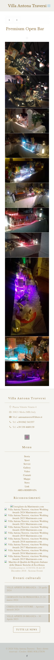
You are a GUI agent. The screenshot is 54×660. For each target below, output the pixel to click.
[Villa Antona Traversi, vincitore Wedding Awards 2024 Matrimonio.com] (27, 512)
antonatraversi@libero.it (30, 417)
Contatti (27, 475)
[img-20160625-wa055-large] (27, 170)
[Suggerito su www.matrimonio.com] (27, 506)
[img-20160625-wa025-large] (27, 120)
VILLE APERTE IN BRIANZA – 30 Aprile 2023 (24, 618)
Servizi (27, 463)
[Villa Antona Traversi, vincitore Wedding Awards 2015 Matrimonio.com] (27, 559)
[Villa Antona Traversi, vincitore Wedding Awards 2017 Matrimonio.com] (27, 547)
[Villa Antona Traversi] (27, 5)
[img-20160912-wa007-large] (27, 220)
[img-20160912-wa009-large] (27, 145)
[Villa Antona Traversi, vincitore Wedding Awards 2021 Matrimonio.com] (27, 524)
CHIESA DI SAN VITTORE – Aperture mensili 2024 (25, 608)
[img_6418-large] (27, 58)
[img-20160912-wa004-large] (27, 245)
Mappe (27, 478)
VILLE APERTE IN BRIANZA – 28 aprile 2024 (27, 589)
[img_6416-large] (27, 91)
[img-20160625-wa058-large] (27, 296)
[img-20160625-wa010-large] (27, 373)
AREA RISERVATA (27, 490)
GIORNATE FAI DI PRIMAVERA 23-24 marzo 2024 (26, 598)
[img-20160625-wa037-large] (27, 348)
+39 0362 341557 (25, 422)
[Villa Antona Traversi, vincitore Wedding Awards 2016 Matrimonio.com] (27, 553)
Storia (27, 456)
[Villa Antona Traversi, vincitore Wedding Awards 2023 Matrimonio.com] (27, 518)
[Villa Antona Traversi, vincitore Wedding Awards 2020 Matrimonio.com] (27, 529)
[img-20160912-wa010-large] (27, 195)
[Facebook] (27, 655)
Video (27, 471)
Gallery (27, 467)
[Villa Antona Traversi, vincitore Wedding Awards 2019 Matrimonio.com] (27, 535)
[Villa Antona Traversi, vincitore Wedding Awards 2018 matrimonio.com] (27, 541)
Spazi (27, 460)
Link (27, 486)
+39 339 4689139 (25, 427)
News (27, 482)
